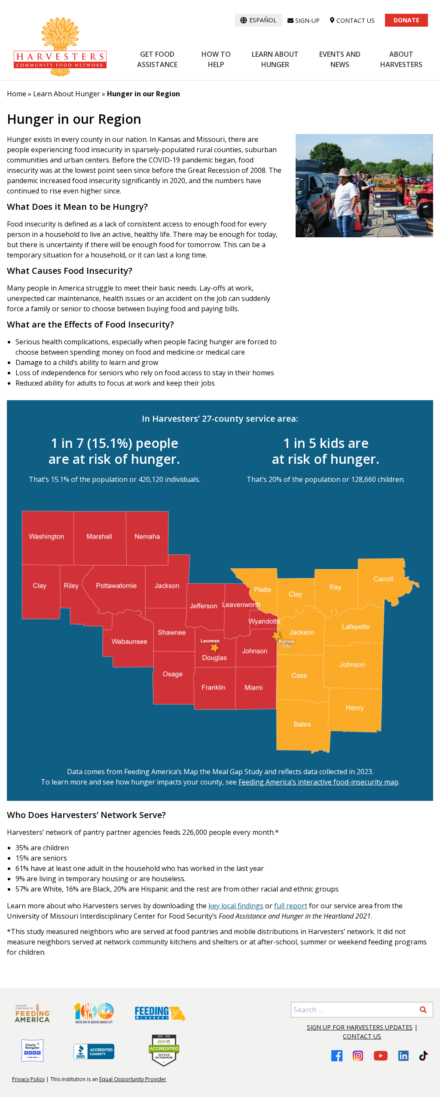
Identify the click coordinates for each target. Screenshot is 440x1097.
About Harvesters (401, 59)
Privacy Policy (28, 1079)
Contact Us (362, 1036)
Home (16, 93)
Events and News (340, 59)
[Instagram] (358, 1055)
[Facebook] (337, 1055)
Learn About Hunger (275, 59)
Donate (406, 20)
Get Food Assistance (157, 59)
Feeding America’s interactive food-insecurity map (318, 782)
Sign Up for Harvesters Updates (359, 1027)
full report (290, 905)
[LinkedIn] (403, 1055)
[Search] (423, 1009)
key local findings (235, 905)
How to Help (216, 59)
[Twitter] (423, 1055)
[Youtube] (380, 1055)
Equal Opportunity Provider (132, 1079)
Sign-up (307, 20)
